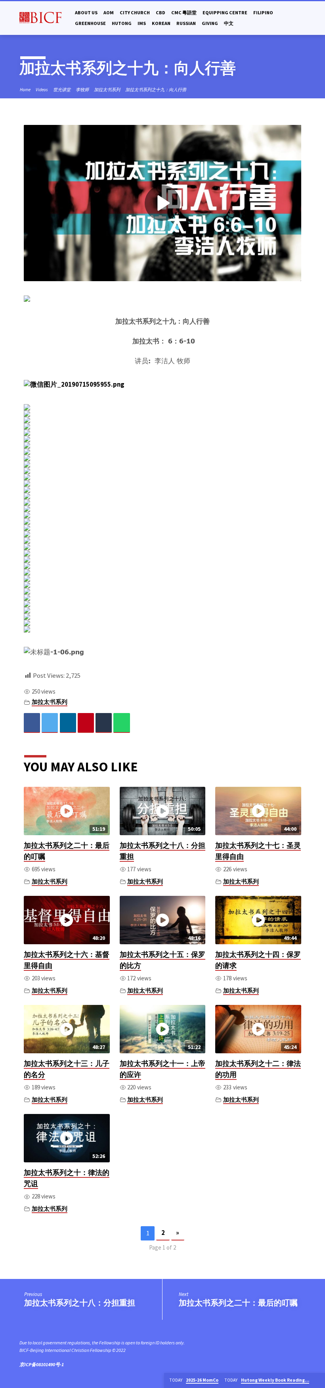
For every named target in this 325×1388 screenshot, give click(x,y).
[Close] (318, 1380)
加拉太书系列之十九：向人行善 (155, 89)
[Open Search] (303, 18)
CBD (160, 12)
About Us (86, 12)
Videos (42, 89)
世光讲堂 (62, 89)
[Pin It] (86, 722)
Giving (210, 23)
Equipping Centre (225, 12)
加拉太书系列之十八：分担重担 (79, 1303)
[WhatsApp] (121, 722)
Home (25, 89)
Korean (161, 23)
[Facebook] (32, 722)
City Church (135, 12)
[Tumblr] (104, 722)
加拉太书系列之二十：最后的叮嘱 (238, 1303)
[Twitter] (50, 722)
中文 (228, 23)
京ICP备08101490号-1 (41, 1364)
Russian (186, 23)
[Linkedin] (68, 722)
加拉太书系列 (107, 89)
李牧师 (82, 89)
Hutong (122, 23)
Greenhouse (90, 23)
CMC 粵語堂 (184, 12)
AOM (108, 12)
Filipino (263, 12)
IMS (142, 23)
